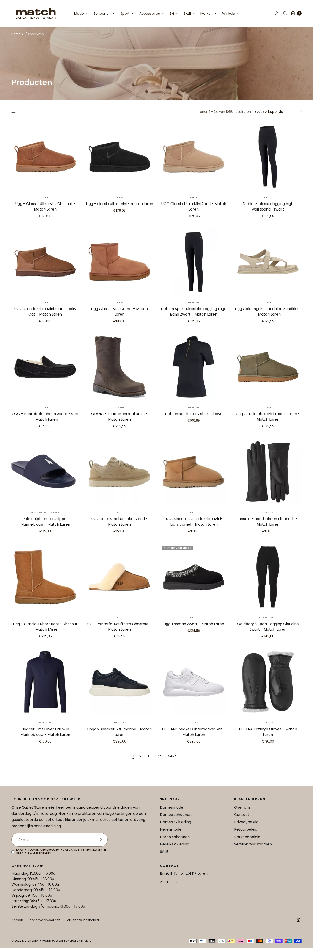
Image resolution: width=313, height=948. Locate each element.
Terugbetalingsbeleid (82, 920)
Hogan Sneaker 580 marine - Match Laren (119, 731)
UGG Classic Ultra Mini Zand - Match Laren (193, 206)
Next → (174, 756)
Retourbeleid (245, 829)
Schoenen (102, 13)
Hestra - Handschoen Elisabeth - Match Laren (267, 521)
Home (16, 34)
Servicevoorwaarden (253, 844)
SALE (187, 13)
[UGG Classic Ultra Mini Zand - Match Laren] (193, 157)
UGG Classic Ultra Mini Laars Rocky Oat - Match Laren (45, 311)
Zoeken (17, 920)
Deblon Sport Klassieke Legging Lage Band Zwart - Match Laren (193, 311)
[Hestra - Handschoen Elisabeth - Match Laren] (268, 472)
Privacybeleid (246, 822)
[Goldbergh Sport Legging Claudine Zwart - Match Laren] (268, 577)
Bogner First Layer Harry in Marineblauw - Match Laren (45, 731)
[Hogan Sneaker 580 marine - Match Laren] (119, 682)
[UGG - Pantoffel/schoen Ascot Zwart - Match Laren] (45, 367)
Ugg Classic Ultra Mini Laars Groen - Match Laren (268, 416)
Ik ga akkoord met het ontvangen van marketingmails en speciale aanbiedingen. (61, 852)
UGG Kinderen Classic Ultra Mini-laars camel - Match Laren (193, 521)
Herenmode (170, 829)
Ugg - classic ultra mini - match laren (119, 203)
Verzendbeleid (247, 837)
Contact (241, 814)
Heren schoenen (175, 837)
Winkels (228, 13)
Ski (172, 13)
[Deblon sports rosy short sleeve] (193, 367)
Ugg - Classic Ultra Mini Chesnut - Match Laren (45, 206)
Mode (79, 13)
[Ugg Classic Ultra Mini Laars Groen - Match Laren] (268, 367)
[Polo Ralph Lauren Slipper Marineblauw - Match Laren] (45, 472)
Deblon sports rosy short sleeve (193, 413)
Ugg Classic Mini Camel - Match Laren (119, 311)
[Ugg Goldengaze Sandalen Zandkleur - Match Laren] (268, 262)
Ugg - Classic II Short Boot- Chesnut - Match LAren (45, 626)
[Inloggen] (277, 13)
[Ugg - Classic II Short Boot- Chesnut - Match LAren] (45, 577)
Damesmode (171, 807)
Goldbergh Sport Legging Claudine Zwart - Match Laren (268, 626)
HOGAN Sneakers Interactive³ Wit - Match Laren (193, 731)
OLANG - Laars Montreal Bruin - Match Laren (119, 416)
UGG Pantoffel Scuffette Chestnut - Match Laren (119, 626)
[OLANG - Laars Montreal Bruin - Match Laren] (119, 367)
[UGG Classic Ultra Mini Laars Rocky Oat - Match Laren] (45, 262)
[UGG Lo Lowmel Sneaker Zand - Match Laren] (119, 472)
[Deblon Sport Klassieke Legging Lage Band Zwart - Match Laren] (193, 262)
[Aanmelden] (102, 840)
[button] (168, 882)
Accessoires (149, 13)
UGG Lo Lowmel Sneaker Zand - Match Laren (119, 521)
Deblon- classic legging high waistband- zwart (268, 206)
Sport (125, 13)
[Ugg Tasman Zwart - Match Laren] (193, 577)
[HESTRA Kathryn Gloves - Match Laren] (268, 682)
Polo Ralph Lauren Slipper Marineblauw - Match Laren (45, 521)
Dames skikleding (175, 822)
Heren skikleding (174, 844)
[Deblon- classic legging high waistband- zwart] (268, 157)
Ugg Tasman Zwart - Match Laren (193, 623)
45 (159, 756)
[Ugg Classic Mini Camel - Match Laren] (119, 262)
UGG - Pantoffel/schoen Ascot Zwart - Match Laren (45, 416)
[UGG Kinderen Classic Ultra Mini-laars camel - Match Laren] (193, 472)
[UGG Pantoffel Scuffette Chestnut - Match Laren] (119, 577)
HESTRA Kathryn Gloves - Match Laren (268, 731)
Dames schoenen (176, 814)
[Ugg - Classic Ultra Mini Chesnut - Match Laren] (45, 157)
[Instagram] (298, 920)
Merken (206, 13)
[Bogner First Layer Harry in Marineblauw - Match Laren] (45, 682)
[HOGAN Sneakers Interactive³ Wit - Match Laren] (193, 682)
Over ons (242, 807)
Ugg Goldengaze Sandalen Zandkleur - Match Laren (268, 311)
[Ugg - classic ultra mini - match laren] (119, 157)
